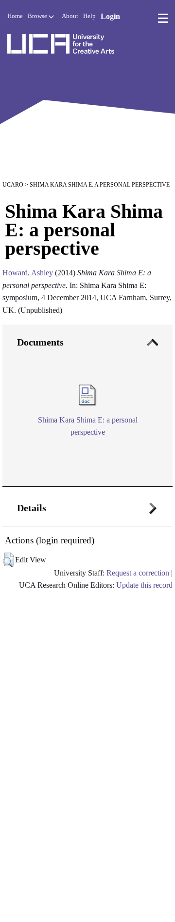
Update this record (144, 585)
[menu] (163, 18)
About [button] (70, 15)
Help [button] (89, 15)
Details (31, 507)
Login (110, 16)
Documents (40, 342)
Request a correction (137, 573)
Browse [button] (38, 15)
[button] (8, 560)
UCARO (12, 184)
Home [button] (15, 15)
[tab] (87, 406)
